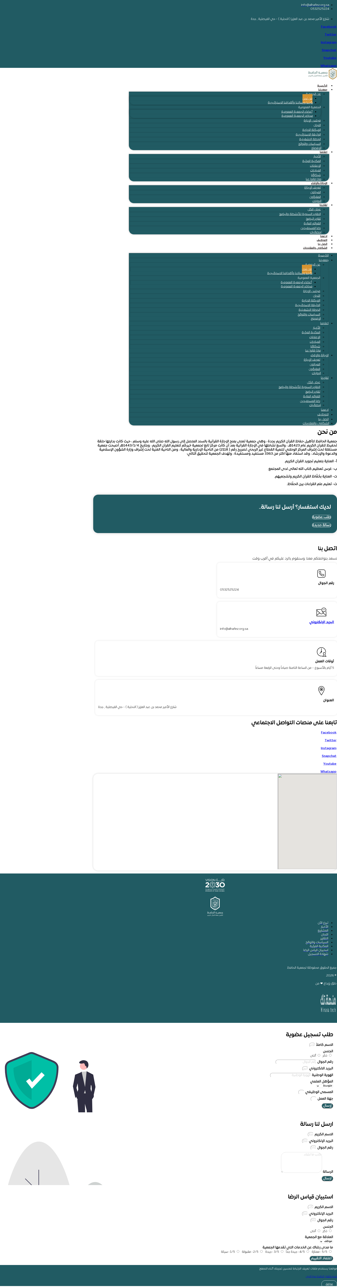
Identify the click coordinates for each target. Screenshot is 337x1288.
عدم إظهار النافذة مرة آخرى (321, 1276)
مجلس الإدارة (312, 121)
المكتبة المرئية (311, 161)
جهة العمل (325, 1099)
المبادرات (315, 171)
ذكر (325, 1056)
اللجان (317, 125)
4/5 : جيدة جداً (295, 1252)
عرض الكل (314, 210)
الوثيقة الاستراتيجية (308, 135)
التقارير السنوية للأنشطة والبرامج (300, 214)
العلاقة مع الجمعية (319, 1237)
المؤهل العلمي (321, 1082)
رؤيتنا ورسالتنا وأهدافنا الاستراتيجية (290, 103)
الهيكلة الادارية (311, 130)
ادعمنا (323, 236)
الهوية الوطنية (322, 1075)
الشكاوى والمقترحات (315, 248)
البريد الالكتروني (320, 1069)
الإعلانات (315, 166)
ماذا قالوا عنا (313, 179)
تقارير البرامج (313, 219)
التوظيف (322, 240)
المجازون (315, 192)
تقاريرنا (323, 205)
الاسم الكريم (323, 1134)
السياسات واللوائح (309, 144)
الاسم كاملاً (324, 1045)
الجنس (328, 1051)
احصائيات (315, 232)
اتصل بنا (322, 244)
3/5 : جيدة (272, 1252)
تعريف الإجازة (312, 188)
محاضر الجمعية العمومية (297, 116)
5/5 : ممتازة (319, 1252)
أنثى (313, 1056)
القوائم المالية (312, 224)
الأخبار (317, 157)
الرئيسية (322, 86)
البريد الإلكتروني (321, 622)
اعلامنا (323, 152)
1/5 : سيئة (228, 1252)
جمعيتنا (322, 89)
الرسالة (327, 1172)
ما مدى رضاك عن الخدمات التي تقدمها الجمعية (298, 1247)
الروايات (316, 201)
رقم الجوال (325, 1062)
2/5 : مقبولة (250, 1252)
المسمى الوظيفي (318, 1092)
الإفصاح (316, 148)
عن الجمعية (313, 94)
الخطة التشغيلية (310, 139)
